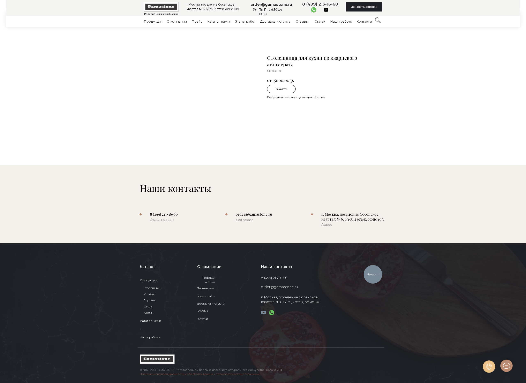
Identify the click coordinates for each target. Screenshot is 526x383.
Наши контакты (276, 267)
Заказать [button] (281, 89)
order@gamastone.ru (271, 4)
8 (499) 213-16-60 (320, 4)
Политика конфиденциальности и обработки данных (176, 374)
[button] (364, 7)
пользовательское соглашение (238, 374)
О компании (209, 267)
